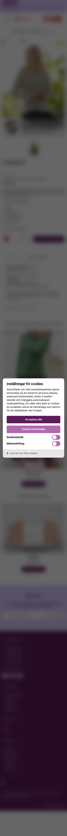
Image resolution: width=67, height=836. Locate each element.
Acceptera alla (33, 419)
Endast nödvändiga (33, 429)
